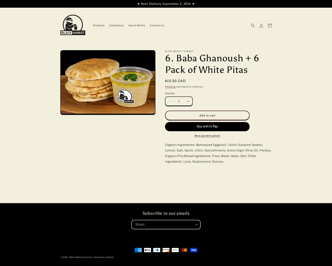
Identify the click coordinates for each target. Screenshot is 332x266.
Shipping (170, 86)
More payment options (207, 135)
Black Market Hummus (81, 257)
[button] (253, 25)
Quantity (170, 93)
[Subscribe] (196, 224)
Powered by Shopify (103, 257)
